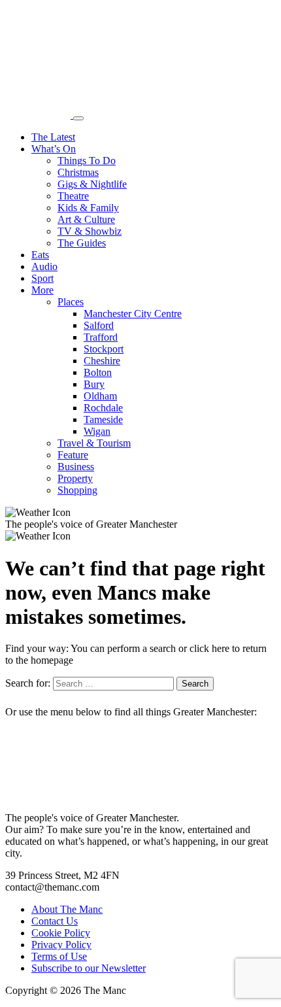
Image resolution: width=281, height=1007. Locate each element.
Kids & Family (88, 207)
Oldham (100, 395)
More (42, 290)
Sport (42, 278)
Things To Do (87, 160)
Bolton (98, 372)
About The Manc (67, 909)
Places (71, 301)
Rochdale (103, 407)
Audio (44, 266)
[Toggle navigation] (78, 118)
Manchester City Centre (133, 313)
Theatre (73, 195)
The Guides (82, 242)
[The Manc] (39, 114)
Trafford (101, 337)
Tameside (103, 419)
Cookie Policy (60, 932)
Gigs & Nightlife (92, 184)
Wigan (97, 431)
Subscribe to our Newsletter (88, 968)
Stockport (104, 348)
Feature (73, 454)
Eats (40, 254)
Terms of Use (59, 956)
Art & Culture (86, 219)
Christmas (78, 172)
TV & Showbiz (90, 231)
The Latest (53, 137)
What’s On (53, 148)
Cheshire (102, 360)
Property (75, 478)
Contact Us (54, 921)
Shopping (77, 490)
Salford (99, 325)
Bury (94, 384)
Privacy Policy (61, 944)
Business (76, 466)
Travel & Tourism (94, 443)
